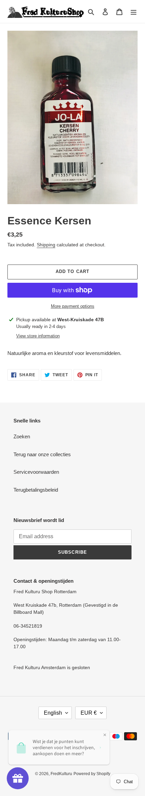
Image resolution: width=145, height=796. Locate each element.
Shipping (46, 244)
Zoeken (21, 436)
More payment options (72, 306)
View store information (38, 335)
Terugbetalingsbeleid (35, 490)
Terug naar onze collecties (42, 454)
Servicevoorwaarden (36, 472)
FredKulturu (61, 773)
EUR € (89, 713)
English (53, 713)
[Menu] (133, 11)
